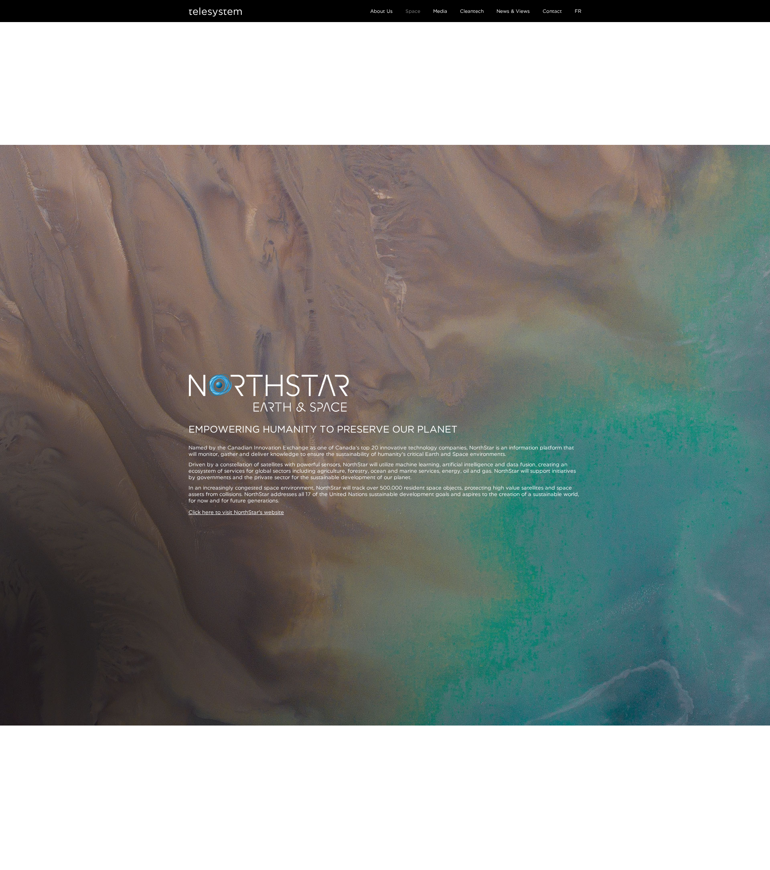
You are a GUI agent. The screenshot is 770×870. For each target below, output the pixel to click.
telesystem (215, 11)
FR (578, 11)
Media (440, 11)
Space (412, 11)
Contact (552, 11)
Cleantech (472, 11)
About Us (381, 11)
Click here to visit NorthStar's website (236, 512)
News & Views (513, 11)
